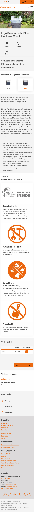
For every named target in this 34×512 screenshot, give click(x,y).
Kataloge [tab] (7, 401)
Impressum (4, 507)
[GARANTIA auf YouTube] (14, 494)
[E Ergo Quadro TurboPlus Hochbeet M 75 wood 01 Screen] (17, 19)
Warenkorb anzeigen (25, 365)
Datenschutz (12, 507)
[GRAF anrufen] (9, 494)
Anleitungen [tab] (8, 406)
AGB (19, 507)
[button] (32, 20)
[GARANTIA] (7, 7)
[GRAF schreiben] (5, 494)
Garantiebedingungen (11, 509)
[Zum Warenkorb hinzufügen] (26, 351)
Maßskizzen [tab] (8, 412)
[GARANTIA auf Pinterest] (19, 494)
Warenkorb (28, 2)
